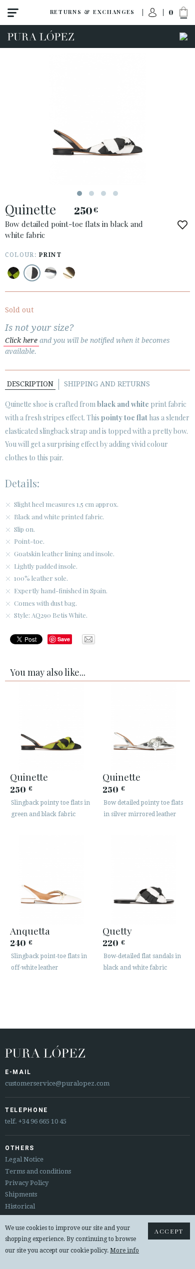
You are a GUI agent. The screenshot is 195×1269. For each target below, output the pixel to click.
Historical (20, 1206)
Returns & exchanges (92, 11)
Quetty (117, 930)
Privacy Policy (26, 1183)
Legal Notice (24, 1159)
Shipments (21, 1194)
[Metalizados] (50, 272)
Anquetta (30, 930)
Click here (21, 340)
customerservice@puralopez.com (57, 1083)
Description (30, 384)
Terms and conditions (38, 1171)
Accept (169, 1231)
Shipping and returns (107, 384)
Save (64, 639)
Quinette (29, 776)
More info (124, 1250)
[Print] (13, 272)
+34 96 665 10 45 (42, 1121)
